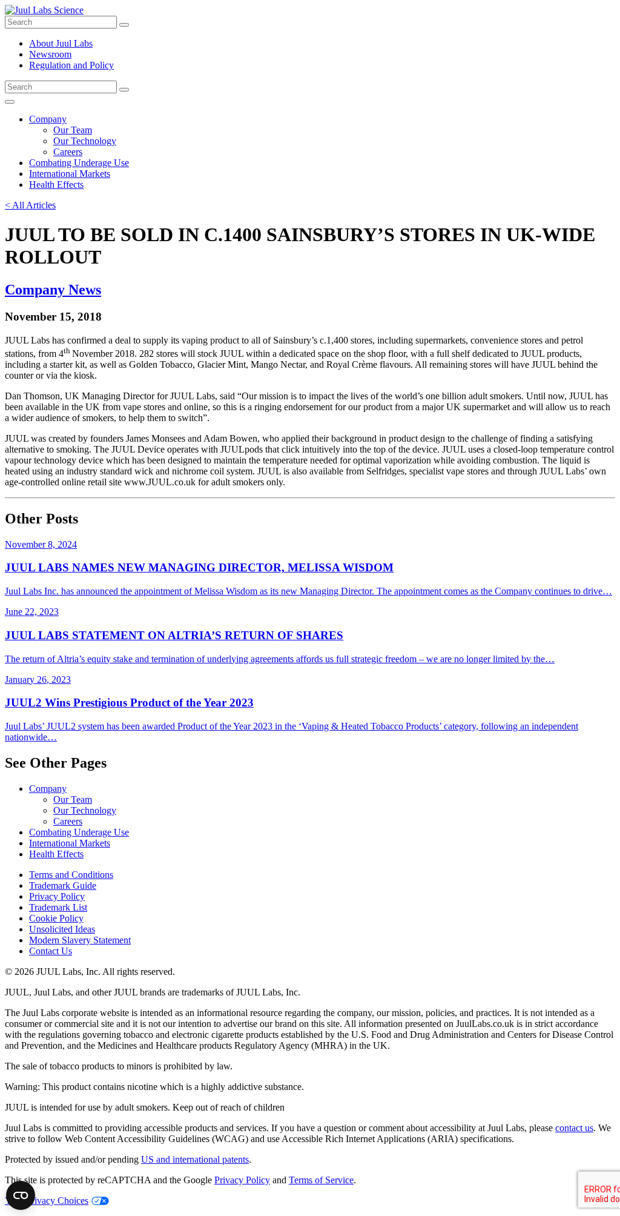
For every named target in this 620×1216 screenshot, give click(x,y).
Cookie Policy (56, 918)
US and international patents (195, 1159)
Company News (53, 289)
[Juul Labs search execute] (124, 25)
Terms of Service (321, 1180)
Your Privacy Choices (46, 1200)
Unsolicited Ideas (62, 929)
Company (48, 119)
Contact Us (50, 951)
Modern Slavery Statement (80, 940)
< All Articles (30, 205)
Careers (67, 152)
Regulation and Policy (71, 65)
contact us (574, 1128)
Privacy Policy (57, 896)
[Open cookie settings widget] (20, 1195)
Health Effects (56, 184)
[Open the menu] (10, 102)
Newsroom (50, 54)
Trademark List (58, 907)
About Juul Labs (61, 43)
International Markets (69, 173)
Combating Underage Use (79, 163)
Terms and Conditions (71, 874)
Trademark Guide (62, 885)
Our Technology (84, 141)
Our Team (72, 130)
